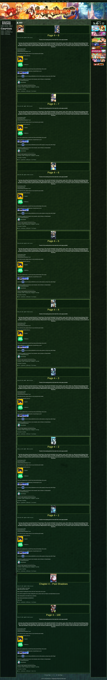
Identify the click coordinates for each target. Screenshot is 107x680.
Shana (24, 50)
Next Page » (60, 675)
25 (56, 675)
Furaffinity (24, 89)
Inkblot (64, 678)
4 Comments (31, 617)
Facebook (19, 87)
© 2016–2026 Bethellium (46, 678)
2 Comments (30, 106)
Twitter (23, 87)
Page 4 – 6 (53, 172)
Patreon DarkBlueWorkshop (23, 80)
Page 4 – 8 (53, 35)
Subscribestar (23, 82)
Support (67, 1)
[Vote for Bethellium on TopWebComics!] (23, 72)
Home (39, 1)
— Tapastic (25, 59)
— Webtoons (25, 64)
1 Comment (30, 37)
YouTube (37, 87)
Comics (52, 1)
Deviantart (19, 89)
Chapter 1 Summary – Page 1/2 (6, 25)
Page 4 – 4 (53, 309)
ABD (26, 37)
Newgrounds (27, 87)
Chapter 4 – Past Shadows (53, 584)
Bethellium (24, 91)
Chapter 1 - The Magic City (6, 30)
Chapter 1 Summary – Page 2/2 (6, 26)
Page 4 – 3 (53, 378)
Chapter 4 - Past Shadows (32, 91)
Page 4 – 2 (53, 446)
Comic (19, 91)
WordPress (59, 678)
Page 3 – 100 (53, 615)
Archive (47, 1)
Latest (43, 1)
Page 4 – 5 (53, 241)
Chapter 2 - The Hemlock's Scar (7, 31)
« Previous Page (47, 675)
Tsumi (29, 51)
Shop (63, 1)
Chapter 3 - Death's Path (32, 671)
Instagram (33, 87)
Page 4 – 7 (53, 104)
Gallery (58, 1)
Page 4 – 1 (53, 515)
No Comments (31, 174)
